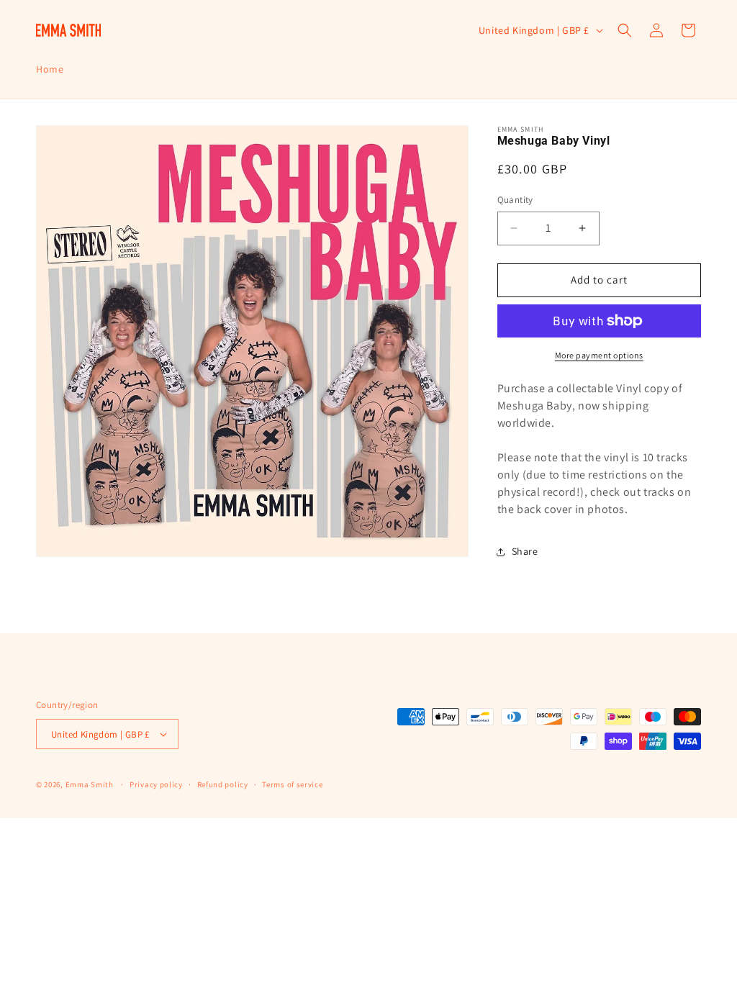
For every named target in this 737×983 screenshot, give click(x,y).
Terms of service (292, 784)
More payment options (599, 355)
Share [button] (525, 551)
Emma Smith (89, 784)
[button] (625, 30)
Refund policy (222, 784)
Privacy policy (156, 784)
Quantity (515, 200)
